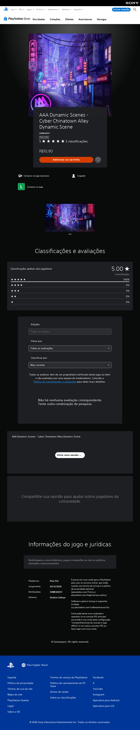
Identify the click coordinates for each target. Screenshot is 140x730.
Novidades (39, 19)
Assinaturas (85, 19)
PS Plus (40, 9)
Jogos (29, 9)
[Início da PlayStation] (6, 9)
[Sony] (132, 5)
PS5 (20, 9)
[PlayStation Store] (18, 18)
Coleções (55, 19)
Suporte (77, 9)
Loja (13, 9)
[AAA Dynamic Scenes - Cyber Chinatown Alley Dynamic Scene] (70, 218)
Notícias (65, 9)
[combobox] (70, 332)
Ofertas (69, 19)
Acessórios (52, 9)
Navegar (102, 19)
